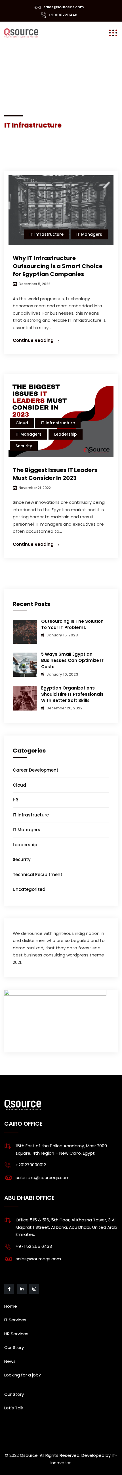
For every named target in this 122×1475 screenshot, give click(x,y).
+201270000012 (31, 1165)
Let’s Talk (13, 1408)
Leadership (65, 434)
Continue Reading (33, 340)
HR (15, 800)
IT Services (15, 1320)
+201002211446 (63, 15)
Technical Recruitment (37, 875)
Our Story (14, 1347)
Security (24, 446)
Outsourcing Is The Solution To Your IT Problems (72, 624)
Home (10, 1306)
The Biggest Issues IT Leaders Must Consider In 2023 (55, 474)
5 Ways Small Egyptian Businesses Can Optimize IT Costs (72, 660)
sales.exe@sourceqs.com (43, 1178)
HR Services (16, 1334)
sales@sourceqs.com (63, 7)
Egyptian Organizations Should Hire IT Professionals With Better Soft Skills (72, 694)
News (10, 1361)
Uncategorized (29, 889)
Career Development (35, 770)
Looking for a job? (22, 1375)
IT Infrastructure (47, 234)
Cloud (22, 423)
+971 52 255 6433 (34, 1246)
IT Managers (89, 234)
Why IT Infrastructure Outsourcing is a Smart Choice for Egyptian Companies (57, 266)
